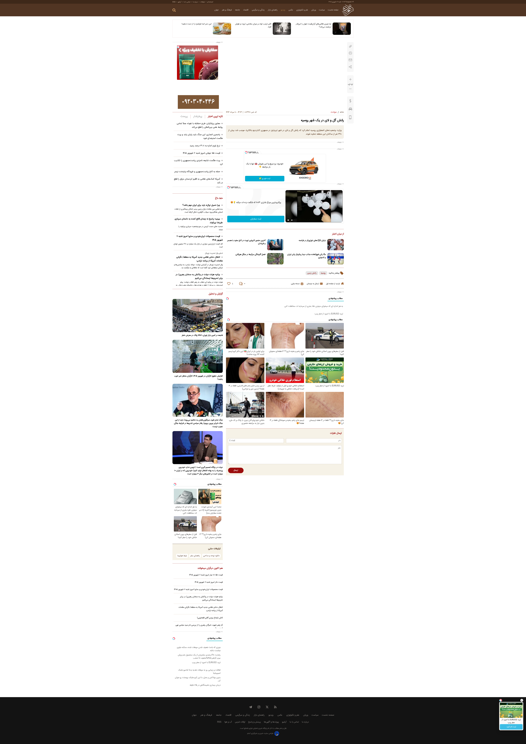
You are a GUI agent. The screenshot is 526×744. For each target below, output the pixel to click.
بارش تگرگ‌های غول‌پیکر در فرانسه (312, 240)
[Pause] (288, 220)
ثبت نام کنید (511, 727)
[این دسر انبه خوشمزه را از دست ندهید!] (222, 28)
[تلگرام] (250, 707)
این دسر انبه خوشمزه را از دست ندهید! (196, 23)
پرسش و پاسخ (254, 722)
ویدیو (283, 10)
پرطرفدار (197, 116)
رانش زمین (311, 273)
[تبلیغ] (198, 102)
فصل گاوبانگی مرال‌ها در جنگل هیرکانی (250, 254)
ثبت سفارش (255, 219)
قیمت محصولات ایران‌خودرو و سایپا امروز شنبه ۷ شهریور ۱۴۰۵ (200, 238)
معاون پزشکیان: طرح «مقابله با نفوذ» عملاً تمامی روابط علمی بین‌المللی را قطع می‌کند (200, 125)
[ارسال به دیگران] (350, 60)
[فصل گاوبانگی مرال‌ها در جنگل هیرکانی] (275, 258)
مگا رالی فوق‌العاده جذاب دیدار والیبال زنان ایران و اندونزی (306, 256)
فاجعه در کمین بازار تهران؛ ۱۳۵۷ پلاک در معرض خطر (202, 335)
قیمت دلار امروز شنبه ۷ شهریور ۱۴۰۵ (209, 582)
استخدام (210, 1)
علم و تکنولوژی (302, 10)
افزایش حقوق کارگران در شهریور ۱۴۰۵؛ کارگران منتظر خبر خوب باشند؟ (198, 377)
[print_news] (350, 53)
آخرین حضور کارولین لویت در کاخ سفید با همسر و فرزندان (246, 242)
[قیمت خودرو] (350, 109)
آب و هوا (228, 722)
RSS (173, 1)
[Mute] (292, 220)
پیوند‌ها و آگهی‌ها (271, 722)
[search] (174, 10)
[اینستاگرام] (259, 707)
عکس (291, 10)
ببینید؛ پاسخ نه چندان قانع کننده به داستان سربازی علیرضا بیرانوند (199, 221)
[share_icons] (350, 67)
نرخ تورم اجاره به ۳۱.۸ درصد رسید (205, 146)
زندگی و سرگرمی (258, 10)
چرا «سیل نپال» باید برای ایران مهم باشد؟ (201, 205)
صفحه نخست (333, 10)
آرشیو (179, 1)
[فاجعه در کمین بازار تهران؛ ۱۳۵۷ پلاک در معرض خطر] (197, 315)
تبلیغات (202, 1)
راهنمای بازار (273, 10)
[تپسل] (246, 152)
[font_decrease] (350, 89)
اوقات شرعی (240, 722)
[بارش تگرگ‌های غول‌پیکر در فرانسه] (335, 244)
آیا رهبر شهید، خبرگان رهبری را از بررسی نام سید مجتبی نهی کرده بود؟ (199, 627)
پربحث (184, 116)
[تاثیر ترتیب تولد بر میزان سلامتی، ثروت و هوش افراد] (282, 28)
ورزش (313, 10)
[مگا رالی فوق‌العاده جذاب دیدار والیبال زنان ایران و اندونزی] (335, 258)
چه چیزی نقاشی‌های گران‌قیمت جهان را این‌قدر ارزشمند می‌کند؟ (313, 25)
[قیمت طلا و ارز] (350, 101)
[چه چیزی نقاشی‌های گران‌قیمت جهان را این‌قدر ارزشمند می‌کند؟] (342, 28)
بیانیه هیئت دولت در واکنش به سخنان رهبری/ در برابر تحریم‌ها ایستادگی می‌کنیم (199, 276)
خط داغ (219, 198)
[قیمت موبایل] (350, 118)
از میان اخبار (338, 234)
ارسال (236, 470)
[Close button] (521, 700)
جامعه (237, 10)
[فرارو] (348, 10)
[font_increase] (350, 79)
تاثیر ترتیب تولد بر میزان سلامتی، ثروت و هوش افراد (253, 25)
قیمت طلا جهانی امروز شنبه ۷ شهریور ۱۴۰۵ (201, 153)
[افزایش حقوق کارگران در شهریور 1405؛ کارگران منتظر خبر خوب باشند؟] (197, 356)
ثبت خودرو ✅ (264, 178)
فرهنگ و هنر (227, 10)
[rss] (275, 707)
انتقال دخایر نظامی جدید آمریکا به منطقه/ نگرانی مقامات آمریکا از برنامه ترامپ (199, 259)
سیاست (322, 10)
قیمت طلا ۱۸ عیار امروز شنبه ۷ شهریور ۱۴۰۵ (206, 575)
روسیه (323, 273)
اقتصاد (246, 10)
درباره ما (195, 1)
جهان (216, 10)
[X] (267, 707)
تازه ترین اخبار (215, 116)
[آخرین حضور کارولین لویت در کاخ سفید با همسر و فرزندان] (275, 244)
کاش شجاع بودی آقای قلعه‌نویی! (210, 618)
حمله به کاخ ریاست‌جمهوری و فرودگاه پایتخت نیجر (197, 172)
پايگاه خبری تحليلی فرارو (258, 728)
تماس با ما (187, 1)
